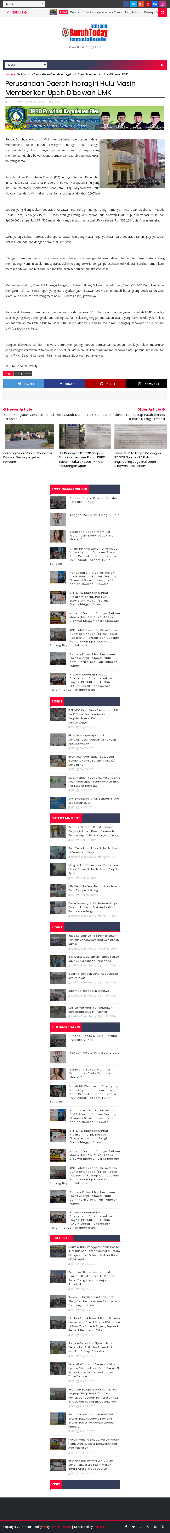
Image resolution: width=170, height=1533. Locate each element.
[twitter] (133, 4)
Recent (61, 1238)
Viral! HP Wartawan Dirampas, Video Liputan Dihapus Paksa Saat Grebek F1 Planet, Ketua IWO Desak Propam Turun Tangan (84, 556)
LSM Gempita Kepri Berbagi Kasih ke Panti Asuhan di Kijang (92, 888)
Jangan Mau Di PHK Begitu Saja (94, 515)
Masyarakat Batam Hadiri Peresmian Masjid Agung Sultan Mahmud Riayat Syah (93, 869)
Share (69, 384)
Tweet (30, 384)
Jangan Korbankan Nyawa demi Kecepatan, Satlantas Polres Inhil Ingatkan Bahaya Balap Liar (90, 1347)
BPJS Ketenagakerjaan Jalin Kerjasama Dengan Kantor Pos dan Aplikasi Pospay (92, 739)
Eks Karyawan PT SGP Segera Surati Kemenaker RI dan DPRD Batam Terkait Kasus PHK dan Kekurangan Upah (82, 459)
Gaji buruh (23, 74)
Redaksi (99, 1527)
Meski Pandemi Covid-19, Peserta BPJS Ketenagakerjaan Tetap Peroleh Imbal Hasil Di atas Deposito (94, 782)
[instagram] (162, 4)
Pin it (111, 384)
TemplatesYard (60, 1527)
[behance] (155, 4)
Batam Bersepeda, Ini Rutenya (88, 991)
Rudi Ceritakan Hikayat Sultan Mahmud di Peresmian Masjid (94, 850)
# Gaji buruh (23, 373)
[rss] (155, 1527)
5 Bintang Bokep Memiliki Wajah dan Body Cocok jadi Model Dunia (92, 535)
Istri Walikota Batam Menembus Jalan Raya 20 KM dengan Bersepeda (93, 959)
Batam (44, 12)
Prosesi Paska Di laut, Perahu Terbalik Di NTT (93, 500)
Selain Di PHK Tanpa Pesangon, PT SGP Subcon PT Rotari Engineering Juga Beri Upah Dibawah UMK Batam (138, 459)
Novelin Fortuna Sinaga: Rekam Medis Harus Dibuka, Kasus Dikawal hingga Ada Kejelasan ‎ (94, 617)
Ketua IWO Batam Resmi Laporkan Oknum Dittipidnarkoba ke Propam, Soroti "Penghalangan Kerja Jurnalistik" (92, 1278)
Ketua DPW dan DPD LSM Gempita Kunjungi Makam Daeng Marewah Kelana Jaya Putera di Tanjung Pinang (93, 831)
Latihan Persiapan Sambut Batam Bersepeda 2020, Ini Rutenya (90, 1010)
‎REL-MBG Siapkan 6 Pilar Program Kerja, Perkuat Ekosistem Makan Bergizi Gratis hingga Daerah (89, 598)
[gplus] (141, 4)
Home (9, 74)
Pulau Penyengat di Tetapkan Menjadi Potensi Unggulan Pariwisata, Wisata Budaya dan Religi (93, 907)
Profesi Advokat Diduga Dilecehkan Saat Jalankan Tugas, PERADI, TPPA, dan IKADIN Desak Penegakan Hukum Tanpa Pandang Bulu (81, 682)
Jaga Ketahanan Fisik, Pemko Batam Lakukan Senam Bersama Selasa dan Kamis (93, 940)
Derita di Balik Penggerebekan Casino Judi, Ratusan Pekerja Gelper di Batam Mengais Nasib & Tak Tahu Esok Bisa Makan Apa (94, 1253)
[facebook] (126, 4)
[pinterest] (148, 4)
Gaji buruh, (53, 102)
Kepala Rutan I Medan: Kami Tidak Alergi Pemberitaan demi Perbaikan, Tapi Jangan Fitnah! (93, 660)
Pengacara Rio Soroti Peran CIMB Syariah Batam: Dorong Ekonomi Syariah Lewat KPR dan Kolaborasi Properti (92, 578)
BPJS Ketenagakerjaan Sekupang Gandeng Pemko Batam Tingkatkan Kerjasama (92, 761)
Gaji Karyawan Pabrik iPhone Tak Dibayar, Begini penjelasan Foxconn (27, 457)
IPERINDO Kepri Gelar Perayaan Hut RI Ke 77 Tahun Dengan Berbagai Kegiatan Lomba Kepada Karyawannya (93, 716)
